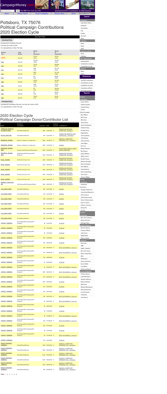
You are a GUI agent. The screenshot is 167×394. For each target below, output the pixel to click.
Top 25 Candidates (41, 14)
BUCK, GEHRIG (5, 159)
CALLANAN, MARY (6, 189)
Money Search (22, 14)
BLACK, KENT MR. (6, 135)
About (73, 14)
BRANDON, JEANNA (7, 140)
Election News (59, 14)
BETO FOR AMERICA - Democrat (68, 247)
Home (7, 14)
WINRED (61, 145)
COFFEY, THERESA (6, 223)
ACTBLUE (61, 223)
